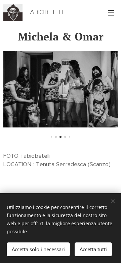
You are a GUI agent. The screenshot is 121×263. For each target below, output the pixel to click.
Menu (111, 12)
